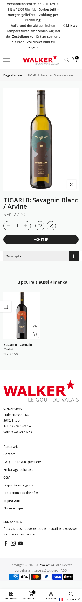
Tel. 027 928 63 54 (17, 426)
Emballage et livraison (19, 469)
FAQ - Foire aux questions (22, 462)
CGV (6, 477)
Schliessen (72, 25)
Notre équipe (13, 508)
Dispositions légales (18, 485)
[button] (70, 599)
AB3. (64, 570)
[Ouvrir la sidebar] (5, 306)
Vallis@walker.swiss (17, 432)
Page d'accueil (13, 75)
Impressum (11, 500)
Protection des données (21, 492)
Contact (9, 454)
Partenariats (12, 446)
